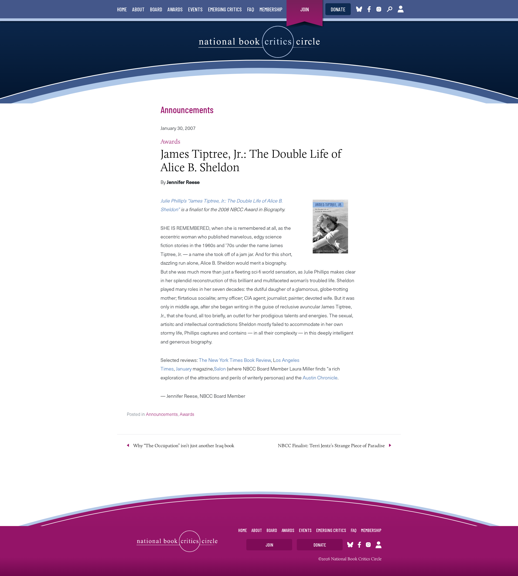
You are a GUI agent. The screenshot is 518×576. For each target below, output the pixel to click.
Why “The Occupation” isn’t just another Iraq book (183, 446)
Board (156, 9)
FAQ (250, 9)
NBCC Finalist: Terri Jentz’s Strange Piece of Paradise (331, 446)
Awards (175, 9)
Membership (271, 9)
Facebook (370, 9)
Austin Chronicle (320, 377)
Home (122, 9)
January (184, 368)
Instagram (378, 9)
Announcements (187, 109)
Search (389, 9)
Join (304, 9)
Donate (338, 9)
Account (401, 9)
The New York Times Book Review (235, 359)
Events (195, 9)
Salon (220, 368)
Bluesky (359, 9)
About (138, 9)
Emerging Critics (225, 9)
